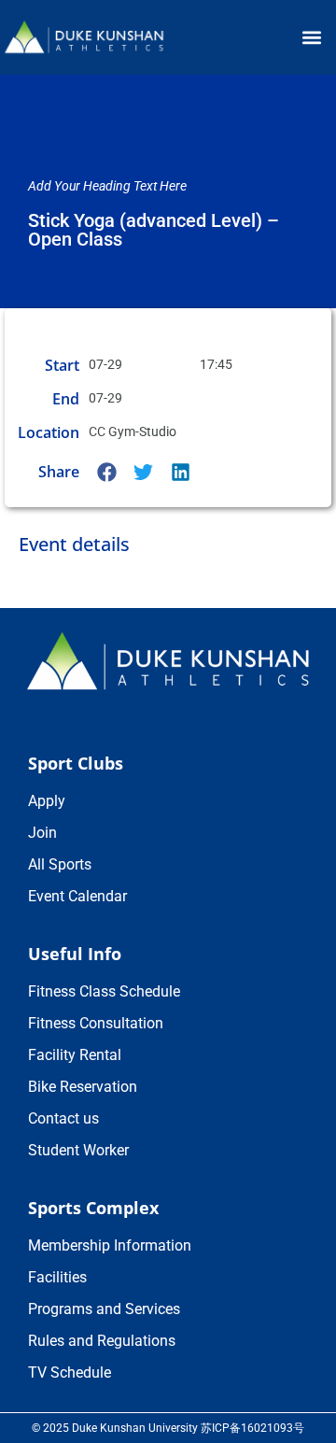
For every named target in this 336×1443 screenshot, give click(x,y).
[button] (311, 37)
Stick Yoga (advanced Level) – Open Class (153, 229)
